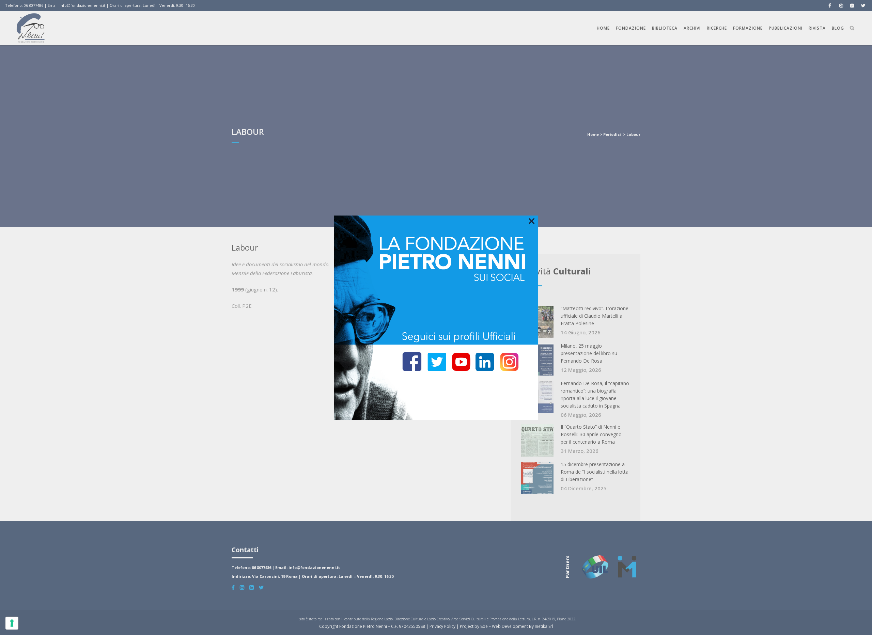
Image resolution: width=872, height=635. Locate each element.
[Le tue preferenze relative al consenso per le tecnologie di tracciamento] (11, 623)
